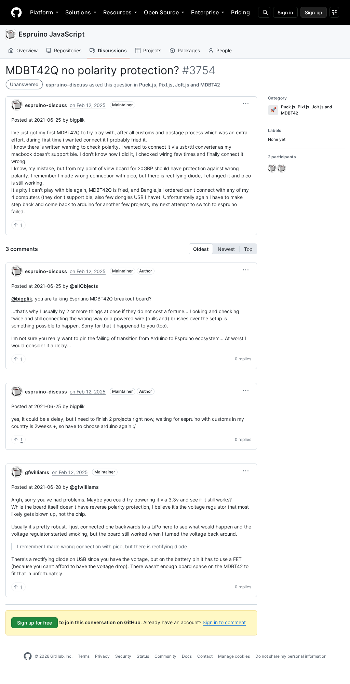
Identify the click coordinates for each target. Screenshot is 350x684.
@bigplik (21, 298)
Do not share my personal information (290, 656)
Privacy (102, 656)
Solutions (78, 12)
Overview (27, 50)
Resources (117, 12)
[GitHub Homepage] (28, 656)
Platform (41, 12)
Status (143, 656)
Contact (205, 656)
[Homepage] (16, 12)
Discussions (112, 50)
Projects (152, 50)
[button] (245, 103)
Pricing (240, 12)
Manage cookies (234, 656)
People (224, 50)
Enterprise (205, 12)
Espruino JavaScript (51, 34)
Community (165, 656)
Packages (189, 50)
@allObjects (84, 286)
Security (123, 656)
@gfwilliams (84, 487)
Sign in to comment (224, 622)
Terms (84, 656)
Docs (187, 656)
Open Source (161, 12)
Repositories (67, 50)
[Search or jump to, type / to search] (264, 12)
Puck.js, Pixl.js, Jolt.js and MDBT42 (179, 85)
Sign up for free (34, 623)
